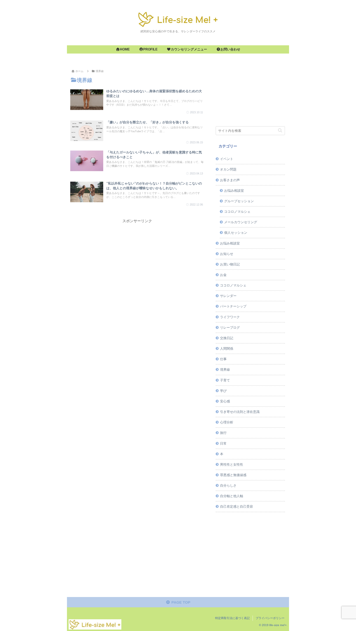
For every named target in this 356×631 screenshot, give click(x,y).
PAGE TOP (180, 602)
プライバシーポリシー (270, 618)
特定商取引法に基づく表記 (232, 618)
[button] (280, 130)
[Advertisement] (137, 253)
